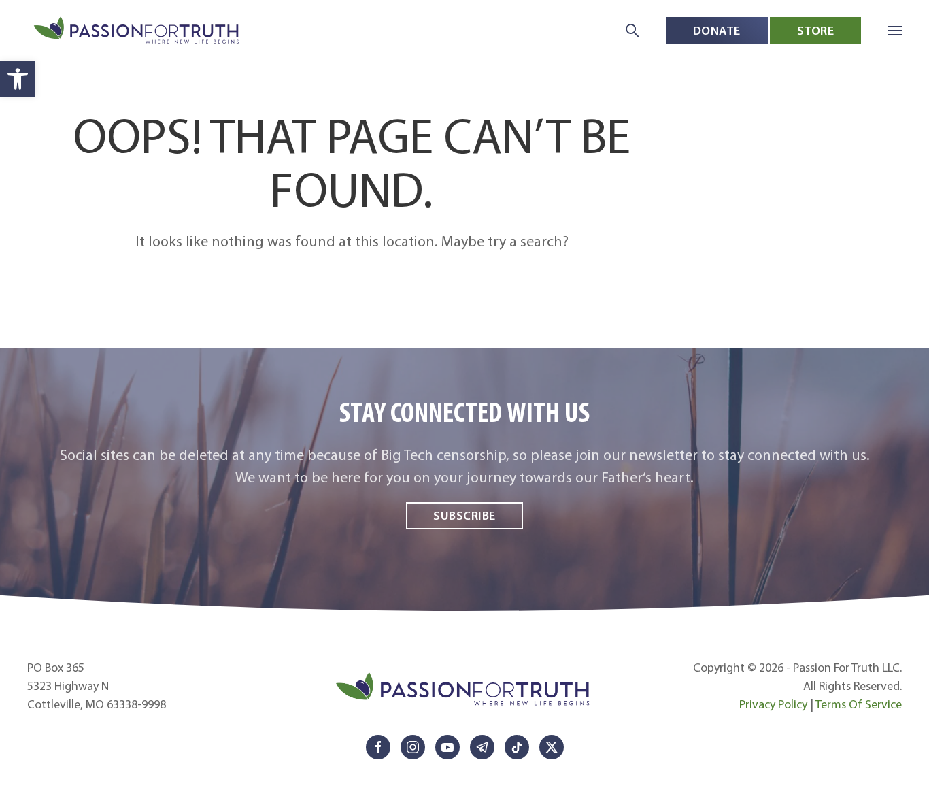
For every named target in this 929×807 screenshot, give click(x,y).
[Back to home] (137, 30)
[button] (17, 79)
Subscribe (464, 515)
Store (815, 30)
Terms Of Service (858, 704)
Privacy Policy (773, 704)
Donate (717, 30)
